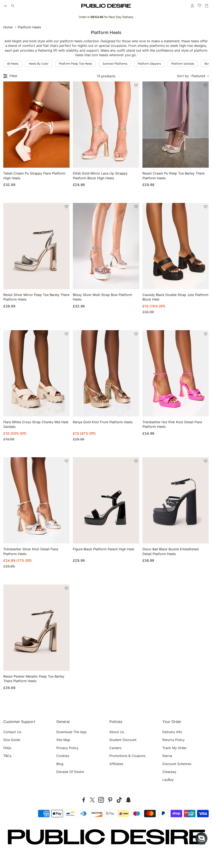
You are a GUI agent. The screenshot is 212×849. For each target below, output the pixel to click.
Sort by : (191, 76)
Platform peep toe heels (75, 63)
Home (8, 27)
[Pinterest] (110, 800)
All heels (12, 63)
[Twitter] (92, 799)
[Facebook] (84, 800)
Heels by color (38, 63)
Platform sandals (182, 63)
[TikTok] (119, 800)
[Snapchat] (128, 800)
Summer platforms (114, 63)
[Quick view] (61, 161)
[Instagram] (101, 800)
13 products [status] (106, 76)
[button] (5, 6)
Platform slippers (149, 63)
